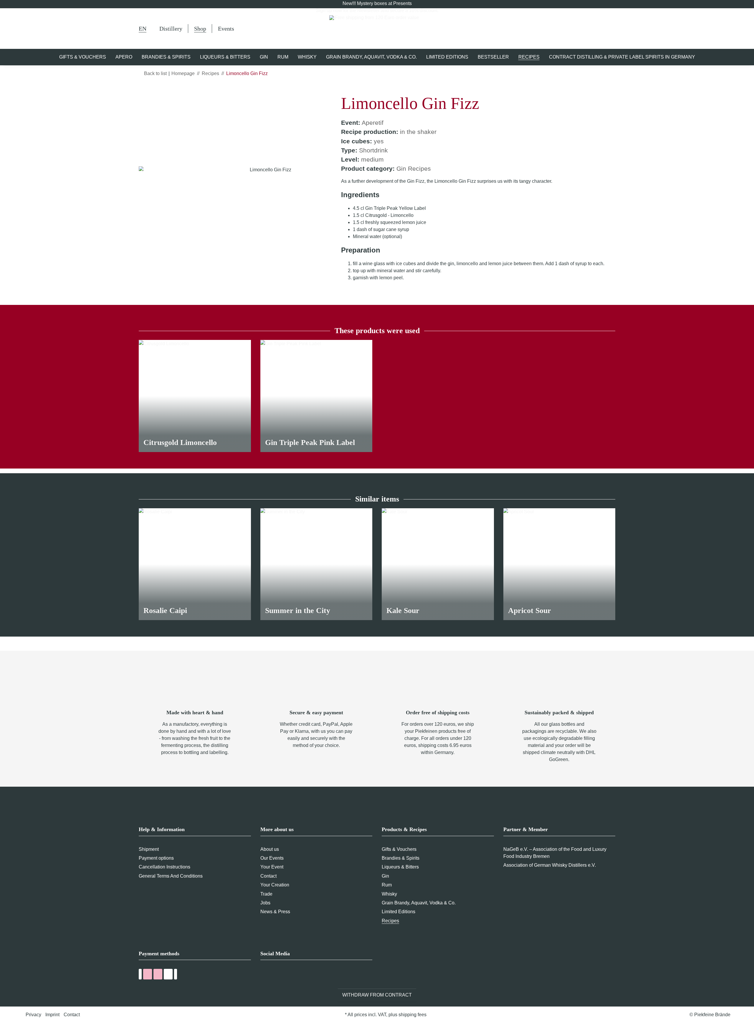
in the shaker (418, 131)
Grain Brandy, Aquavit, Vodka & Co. (419, 902)
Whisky (389, 893)
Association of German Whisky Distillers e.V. (549, 865)
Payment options (156, 858)
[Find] (569, 29)
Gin (385, 875)
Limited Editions (398, 911)
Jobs (265, 902)
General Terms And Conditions (171, 875)
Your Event (271, 866)
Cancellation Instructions (164, 866)
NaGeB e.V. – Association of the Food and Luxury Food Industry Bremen (554, 853)
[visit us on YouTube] (275, 975)
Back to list (155, 73)
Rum (387, 884)
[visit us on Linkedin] (296, 975)
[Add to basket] (143, 90)
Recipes (390, 920)
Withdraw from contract (377, 994)
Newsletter (368, 10)
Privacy (33, 1014)
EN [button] (142, 28)
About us (269, 849)
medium (372, 159)
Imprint (52, 1014)
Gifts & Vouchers (399, 849)
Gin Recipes (413, 168)
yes (379, 141)
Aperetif (372, 122)
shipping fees (412, 1014)
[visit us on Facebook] (264, 975)
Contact (268, 875)
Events (226, 28)
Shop (200, 28)
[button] (584, 28)
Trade (266, 893)
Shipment (149, 849)
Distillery (170, 28)
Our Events (272, 858)
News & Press (275, 911)
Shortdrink (373, 150)
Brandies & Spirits (400, 858)
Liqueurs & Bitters (400, 866)
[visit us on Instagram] (286, 975)
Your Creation (274, 884)
